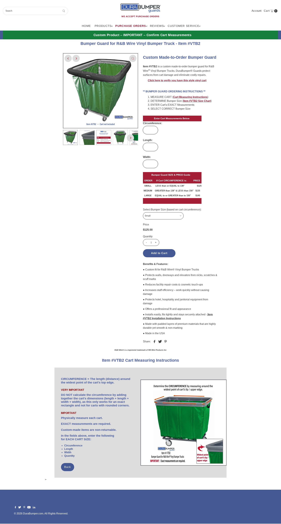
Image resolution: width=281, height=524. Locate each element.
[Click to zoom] (132, 58)
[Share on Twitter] (160, 341)
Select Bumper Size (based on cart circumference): (172, 209)
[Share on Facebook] (154, 341)
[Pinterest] (24, 507)
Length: (148, 140)
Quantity (148, 236)
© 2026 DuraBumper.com (28, 513)
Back (67, 467)
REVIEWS (157, 25)
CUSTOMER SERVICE (183, 25)
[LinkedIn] (34, 507)
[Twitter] (19, 507)
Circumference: (152, 123)
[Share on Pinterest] (165, 341)
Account (256, 10)
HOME (86, 25)
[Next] (76, 58)
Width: (147, 157)
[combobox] (35, 11)
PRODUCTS (103, 25)
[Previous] (68, 58)
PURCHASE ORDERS (130, 25)
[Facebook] (15, 507)
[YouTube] (29, 507)
